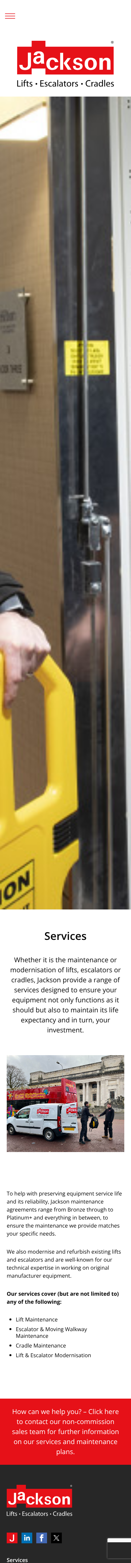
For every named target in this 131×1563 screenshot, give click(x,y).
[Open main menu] (10, 16)
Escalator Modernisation (61, 1355)
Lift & (22, 1355)
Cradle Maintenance (41, 1345)
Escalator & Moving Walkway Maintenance (51, 1332)
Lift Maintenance (37, 1319)
